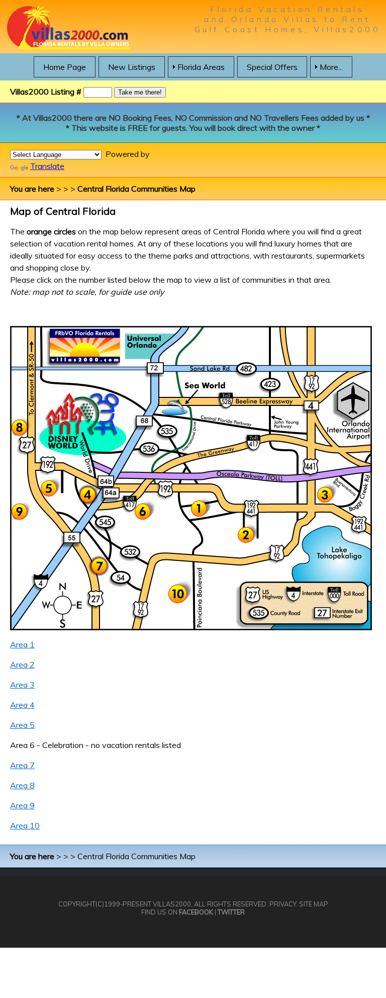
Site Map (313, 904)
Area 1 (22, 644)
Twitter (231, 912)
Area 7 (22, 765)
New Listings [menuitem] (131, 67)
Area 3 (22, 685)
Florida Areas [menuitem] (201, 67)
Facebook (196, 912)
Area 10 (25, 825)
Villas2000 (172, 904)
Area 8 (22, 785)
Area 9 (22, 805)
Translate (47, 166)
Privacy (282, 904)
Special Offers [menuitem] (272, 67)
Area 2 (22, 664)
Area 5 (22, 725)
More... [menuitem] (331, 67)
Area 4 (22, 705)
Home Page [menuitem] (64, 67)
